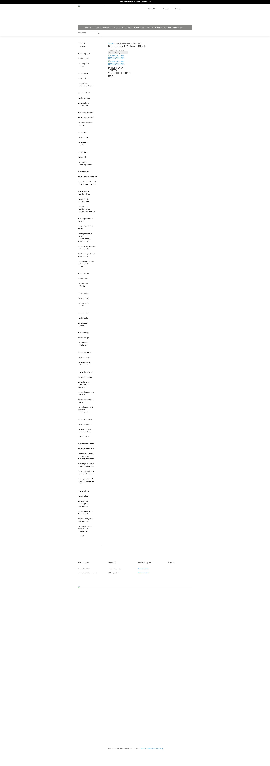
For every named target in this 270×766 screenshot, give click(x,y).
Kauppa (117, 27)
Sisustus (149, 27)
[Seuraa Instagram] (190, 8)
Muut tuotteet (178, 27)
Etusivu (88, 27)
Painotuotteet (139, 27)
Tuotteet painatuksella (101, 27)
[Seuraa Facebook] (186, 8)
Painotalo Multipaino (163, 27)
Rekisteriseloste (143, 573)
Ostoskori (178, 9)
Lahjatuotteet (127, 27)
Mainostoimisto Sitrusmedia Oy (152, 749)
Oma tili (165, 9)
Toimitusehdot (143, 569)
